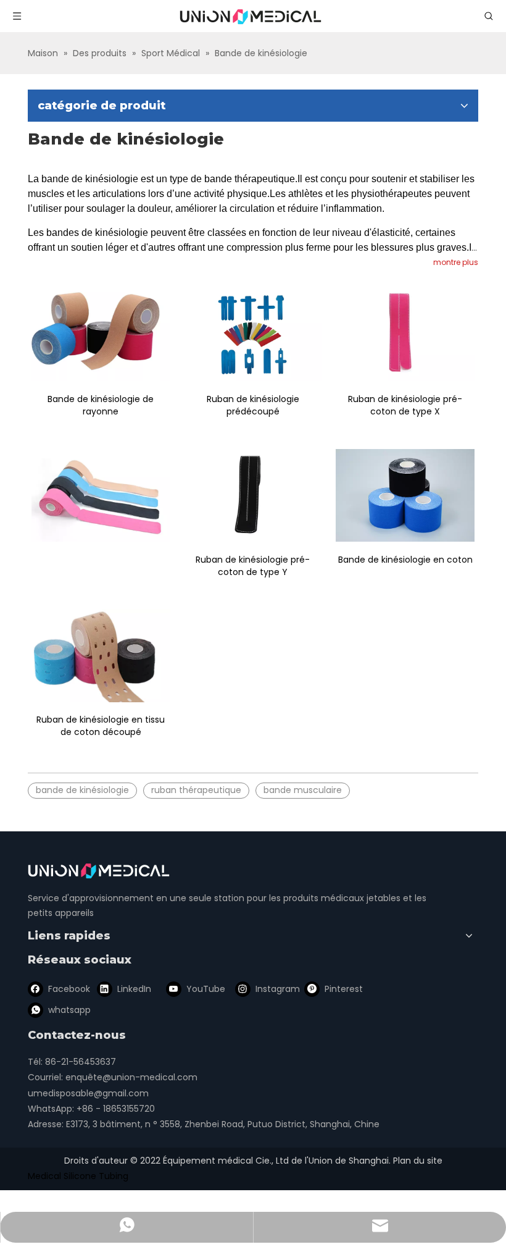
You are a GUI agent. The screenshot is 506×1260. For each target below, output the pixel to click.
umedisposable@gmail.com (88, 1093)
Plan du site (417, 1160)
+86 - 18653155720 (116, 1108)
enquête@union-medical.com (131, 1077)
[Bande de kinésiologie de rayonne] (100, 335)
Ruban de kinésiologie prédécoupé (253, 405)
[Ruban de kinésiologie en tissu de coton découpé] (100, 656)
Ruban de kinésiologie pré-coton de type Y (253, 565)
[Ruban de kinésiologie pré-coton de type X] (405, 335)
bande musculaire (302, 790)
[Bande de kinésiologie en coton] (405, 495)
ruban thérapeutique (196, 790)
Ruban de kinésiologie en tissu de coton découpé (100, 725)
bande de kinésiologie (82, 790)
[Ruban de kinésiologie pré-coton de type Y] (253, 495)
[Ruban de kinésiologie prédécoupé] (253, 335)
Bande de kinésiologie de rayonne (101, 405)
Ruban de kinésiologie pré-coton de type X (405, 405)
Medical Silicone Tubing (78, 1176)
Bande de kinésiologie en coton (405, 559)
